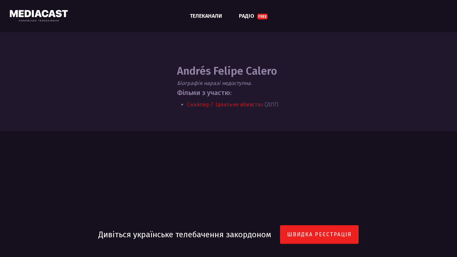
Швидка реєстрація (319, 234)
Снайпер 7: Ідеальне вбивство (225, 104)
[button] (444, 3)
